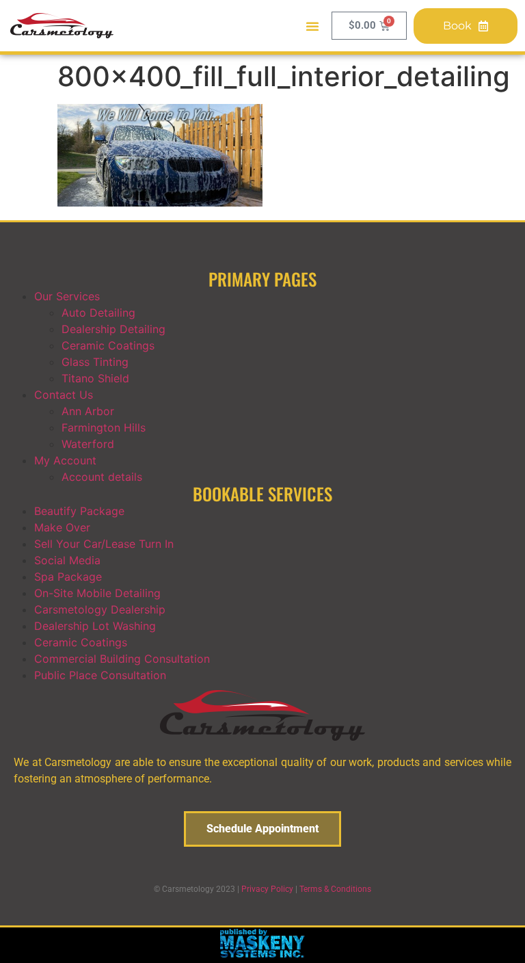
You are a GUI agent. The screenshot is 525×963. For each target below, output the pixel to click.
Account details (102, 477)
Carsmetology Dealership (99, 609)
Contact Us (63, 394)
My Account (65, 460)
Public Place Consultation (100, 675)
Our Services (67, 296)
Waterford (88, 444)
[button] (312, 26)
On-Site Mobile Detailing (97, 593)
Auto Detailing (98, 312)
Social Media (67, 560)
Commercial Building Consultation (122, 658)
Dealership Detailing (113, 329)
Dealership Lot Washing (95, 626)
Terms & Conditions (335, 889)
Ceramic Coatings (108, 345)
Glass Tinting (95, 362)
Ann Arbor (88, 411)
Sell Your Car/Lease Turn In (104, 544)
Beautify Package (79, 511)
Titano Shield (95, 378)
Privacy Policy (267, 889)
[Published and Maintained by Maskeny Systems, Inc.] (263, 953)
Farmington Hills (104, 427)
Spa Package (68, 576)
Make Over (62, 527)
